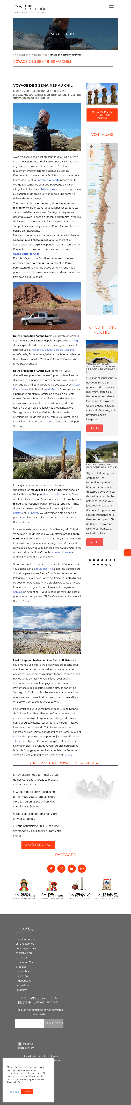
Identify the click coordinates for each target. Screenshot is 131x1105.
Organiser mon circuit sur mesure (102, 115)
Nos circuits (44, 1056)
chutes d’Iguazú (61, 552)
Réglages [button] (13, 1091)
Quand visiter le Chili (26, 253)
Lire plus (94, 428)
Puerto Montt (51, 389)
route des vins (44, 568)
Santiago (74, 340)
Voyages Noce (63, 34)
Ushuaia (18, 591)
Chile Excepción (21, 54)
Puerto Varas (20, 389)
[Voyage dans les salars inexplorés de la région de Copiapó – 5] (102, 351)
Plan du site (30, 1056)
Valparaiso (47, 421)
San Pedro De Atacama (61, 349)
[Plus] (111, 6)
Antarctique (48, 189)
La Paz (17, 736)
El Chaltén (33, 512)
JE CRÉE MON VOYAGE (38, 844)
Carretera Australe (48, 180)
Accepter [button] (27, 1092)
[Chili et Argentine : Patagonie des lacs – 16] (102, 452)
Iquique (41, 349)
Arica (33, 349)
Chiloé (76, 384)
